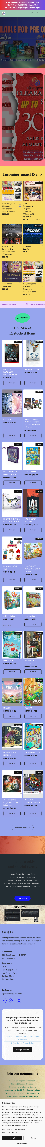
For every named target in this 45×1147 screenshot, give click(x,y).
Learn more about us (9, 1132)
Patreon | (30, 1084)
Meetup (12, 1087)
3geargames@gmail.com (12, 994)
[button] (3, 13)
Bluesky (21, 1084)
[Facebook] (11, 1000)
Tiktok (14, 1084)
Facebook (31, 1081)
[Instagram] (19, 1000)
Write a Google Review (26, 1087)
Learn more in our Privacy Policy (13, 1130)
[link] (22, 1142)
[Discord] (4, 1000)
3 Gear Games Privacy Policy (22, 1043)
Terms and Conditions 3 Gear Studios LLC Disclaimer (22, 1038)
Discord (12, 1081)
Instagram (21, 1081)
